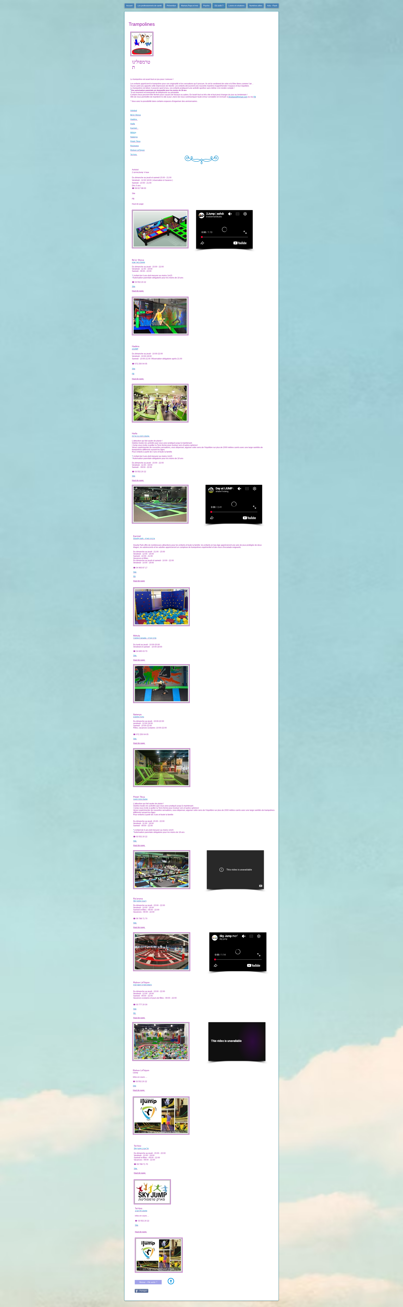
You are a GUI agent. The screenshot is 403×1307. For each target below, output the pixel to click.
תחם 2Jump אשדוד (140, 172)
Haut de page (138, 204)
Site (133, 193)
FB (133, 199)
